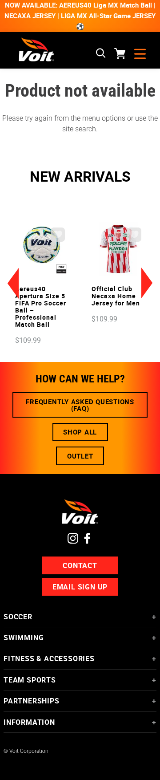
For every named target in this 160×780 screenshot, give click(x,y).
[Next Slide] (147, 283)
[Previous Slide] (13, 283)
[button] (100, 54)
